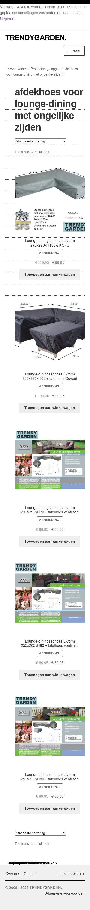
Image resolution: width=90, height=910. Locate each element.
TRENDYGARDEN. (35, 37)
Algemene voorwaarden (65, 893)
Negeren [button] (7, 19)
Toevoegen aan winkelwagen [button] (49, 274)
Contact (30, 874)
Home (9, 69)
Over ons (12, 874)
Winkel (22, 69)
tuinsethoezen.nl (71, 873)
